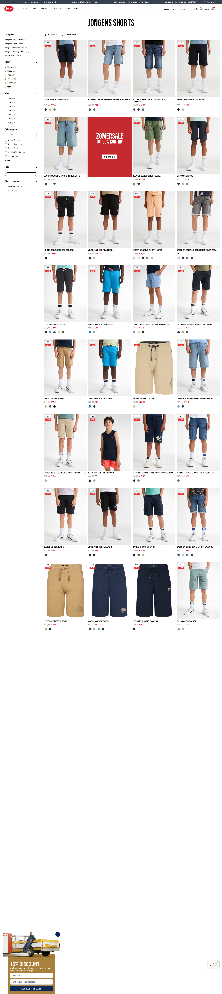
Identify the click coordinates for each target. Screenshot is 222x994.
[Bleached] (178, 406)
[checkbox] (21, 40)
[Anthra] (45, 555)
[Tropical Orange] (134, 258)
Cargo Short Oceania (144, 547)
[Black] (138, 183)
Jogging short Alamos (100, 547)
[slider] (6, 173)
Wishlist (207, 9)
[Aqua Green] (94, 480)
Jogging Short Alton (99, 621)
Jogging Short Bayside (100, 399)
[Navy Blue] (45, 109)
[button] (21, 34)
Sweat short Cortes (143, 399)
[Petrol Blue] (90, 629)
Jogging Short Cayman (55, 621)
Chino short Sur (185, 176)
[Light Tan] (50, 109)
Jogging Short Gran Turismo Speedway (153, 473)
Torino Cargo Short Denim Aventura (195, 473)
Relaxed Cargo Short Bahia (146, 176)
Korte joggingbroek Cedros (59, 250)
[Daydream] (143, 109)
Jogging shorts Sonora (145, 621)
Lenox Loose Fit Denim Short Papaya (195, 399)
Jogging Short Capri (54, 325)
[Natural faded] (134, 109)
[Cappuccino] (183, 332)
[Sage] (54, 109)
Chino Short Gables (54, 399)
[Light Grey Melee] (138, 480)
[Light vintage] (45, 183)
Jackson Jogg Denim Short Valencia (195, 547)
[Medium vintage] (90, 109)
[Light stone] (94, 109)
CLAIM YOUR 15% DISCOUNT (31, 988)
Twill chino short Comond (191, 100)
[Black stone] (138, 109)
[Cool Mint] (138, 258)
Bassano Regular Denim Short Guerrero (109, 100)
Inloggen (196, 9)
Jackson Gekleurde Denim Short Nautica (64, 473)
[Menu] (217, 962)
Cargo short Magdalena (56, 100)
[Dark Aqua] (90, 332)
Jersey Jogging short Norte (147, 250)
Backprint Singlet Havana (101, 473)
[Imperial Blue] (54, 332)
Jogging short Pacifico (100, 250)
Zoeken (201, 9)
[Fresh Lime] (59, 332)
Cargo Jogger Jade (54, 547)
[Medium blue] (183, 406)
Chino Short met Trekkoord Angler (151, 325)
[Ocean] (98, 629)
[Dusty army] (63, 332)
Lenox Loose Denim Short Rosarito (62, 176)
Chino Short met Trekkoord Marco (195, 325)
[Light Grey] (178, 258)
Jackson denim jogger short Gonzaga (196, 250)
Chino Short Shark (186, 621)
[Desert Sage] (94, 332)
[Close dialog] (57, 934)
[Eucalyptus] (45, 480)
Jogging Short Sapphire (100, 325)
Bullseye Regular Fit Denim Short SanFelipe (150, 101)
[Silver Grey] (98, 109)
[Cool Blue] (50, 332)
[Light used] (191, 258)
